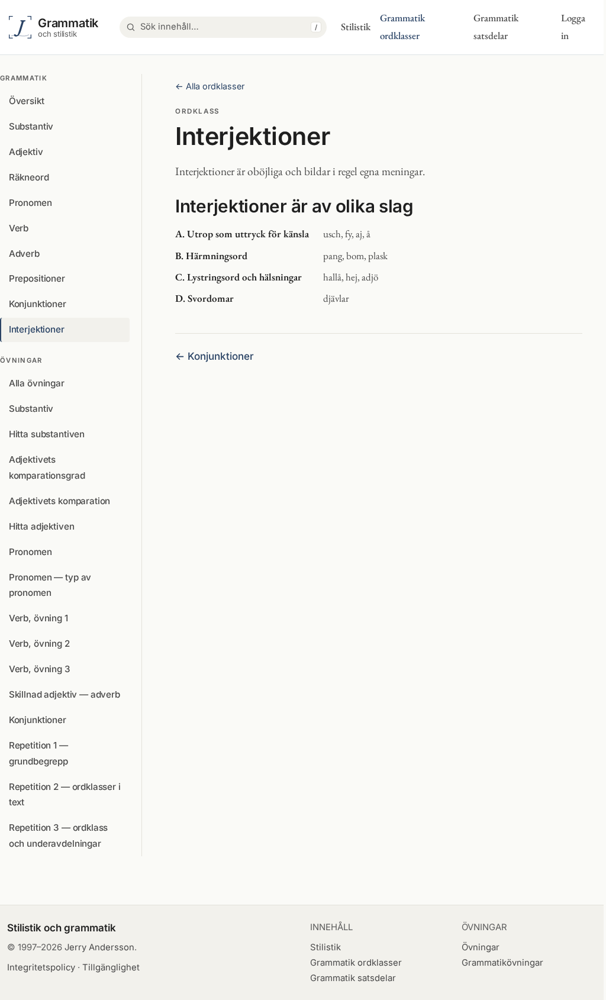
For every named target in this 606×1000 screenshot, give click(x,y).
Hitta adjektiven (42, 526)
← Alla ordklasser (209, 86)
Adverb (24, 253)
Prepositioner (37, 278)
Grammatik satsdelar (495, 26)
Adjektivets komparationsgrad (47, 467)
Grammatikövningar (502, 962)
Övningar (480, 947)
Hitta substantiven (47, 434)
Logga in (573, 26)
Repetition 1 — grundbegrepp (38, 753)
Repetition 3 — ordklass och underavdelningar (58, 835)
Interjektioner (37, 329)
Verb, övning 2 (39, 643)
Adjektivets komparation (60, 501)
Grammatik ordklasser (402, 26)
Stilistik (355, 26)
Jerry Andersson (99, 947)
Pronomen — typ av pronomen (50, 585)
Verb (18, 228)
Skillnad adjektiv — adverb (64, 694)
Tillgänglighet (111, 967)
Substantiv (31, 126)
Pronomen (30, 202)
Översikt (26, 101)
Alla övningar (37, 383)
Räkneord (29, 177)
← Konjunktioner (214, 356)
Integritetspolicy (41, 967)
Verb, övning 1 (38, 618)
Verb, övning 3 (39, 669)
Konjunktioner (37, 303)
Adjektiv (26, 151)
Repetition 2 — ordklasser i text (65, 794)
